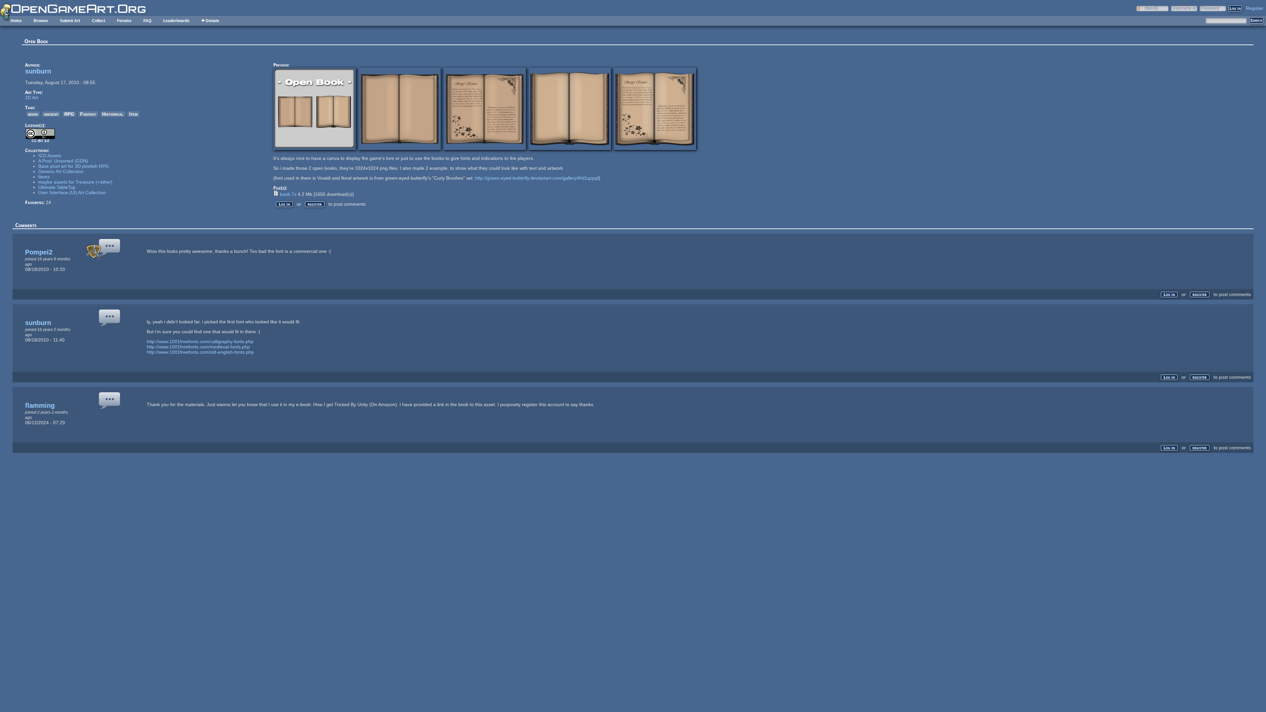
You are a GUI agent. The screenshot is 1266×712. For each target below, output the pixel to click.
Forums (124, 20)
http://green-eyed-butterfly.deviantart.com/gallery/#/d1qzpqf (537, 178)
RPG (69, 114)
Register (1254, 8)
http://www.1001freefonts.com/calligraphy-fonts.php (200, 341)
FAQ (147, 20)
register (315, 204)
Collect (98, 20)
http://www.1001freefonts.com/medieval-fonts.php (198, 346)
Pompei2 (38, 252)
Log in (284, 204)
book (33, 114)
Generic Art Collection (60, 171)
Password (1210, 8)
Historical (112, 114)
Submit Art (70, 20)
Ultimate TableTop (56, 187)
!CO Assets (49, 155)
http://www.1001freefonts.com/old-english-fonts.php (200, 352)
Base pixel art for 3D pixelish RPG (73, 166)
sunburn (38, 71)
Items (44, 176)
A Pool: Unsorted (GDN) (63, 160)
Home (16, 20)
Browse (41, 20)
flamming (40, 405)
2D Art (31, 97)
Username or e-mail (1184, 8)
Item (133, 114)
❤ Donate (210, 20)
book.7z (288, 194)
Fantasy (88, 114)
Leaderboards (176, 20)
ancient (51, 114)
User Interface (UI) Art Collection (72, 192)
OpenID (1152, 8)
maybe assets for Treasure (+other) (75, 182)
